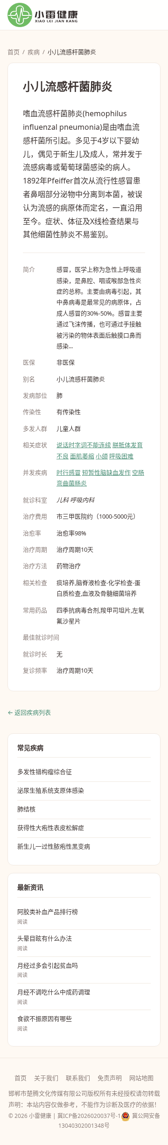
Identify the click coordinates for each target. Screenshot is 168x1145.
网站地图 (141, 1078)
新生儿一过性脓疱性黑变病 (53, 846)
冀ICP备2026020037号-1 (89, 1116)
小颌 (102, 456)
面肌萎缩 (82, 456)
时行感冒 (68, 472)
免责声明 (110, 1078)
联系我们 (78, 1078)
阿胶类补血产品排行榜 (47, 916)
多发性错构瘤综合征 (44, 771)
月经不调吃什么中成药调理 (53, 996)
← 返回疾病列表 (29, 712)
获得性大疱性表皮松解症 (50, 827)
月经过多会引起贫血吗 (47, 970)
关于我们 (46, 1078)
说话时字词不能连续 (83, 445)
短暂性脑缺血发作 (106, 472)
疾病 (34, 52)
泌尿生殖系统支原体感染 (50, 790)
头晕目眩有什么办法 (44, 943)
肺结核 (26, 809)
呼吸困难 (121, 456)
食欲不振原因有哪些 (44, 1023)
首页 (13, 52)
